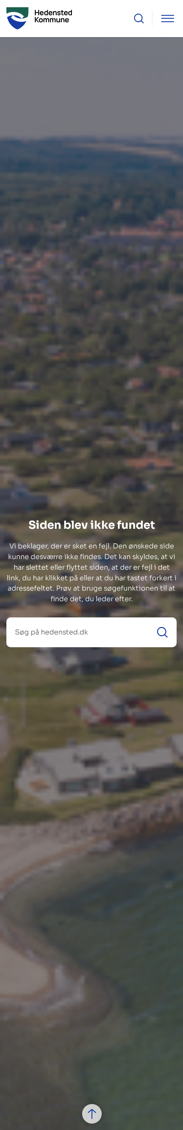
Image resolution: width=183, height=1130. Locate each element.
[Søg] (162, 632)
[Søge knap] (139, 19)
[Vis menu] (168, 19)
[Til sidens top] (92, 1113)
